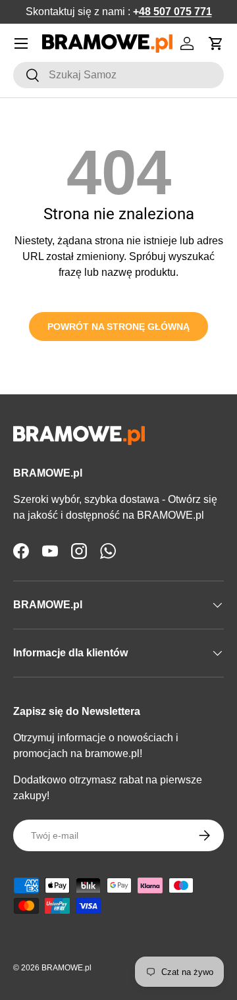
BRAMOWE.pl (66, 967)
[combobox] (118, 75)
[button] (215, 43)
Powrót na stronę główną (118, 326)
